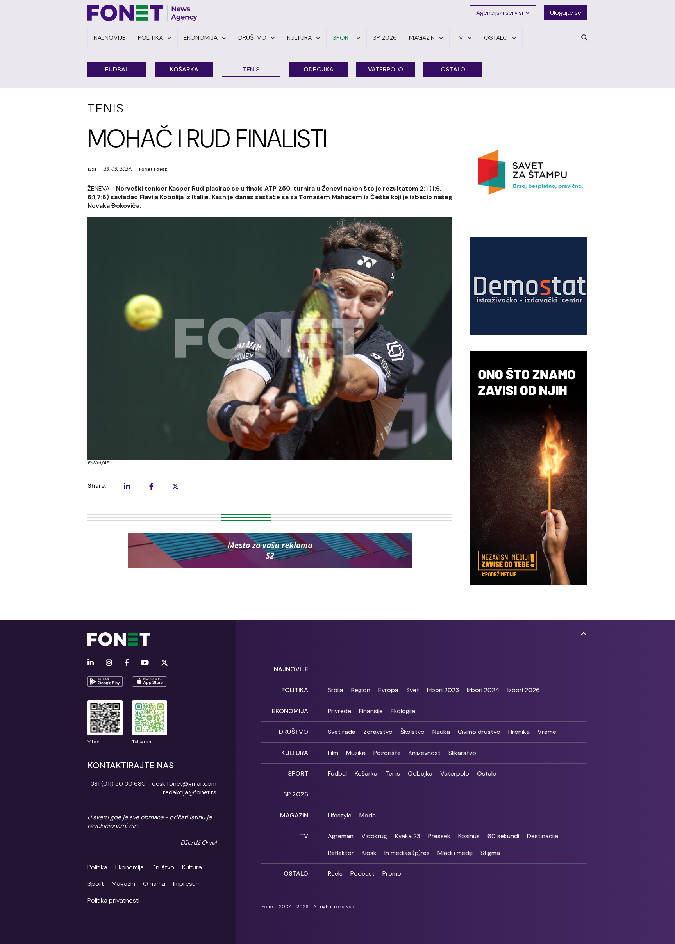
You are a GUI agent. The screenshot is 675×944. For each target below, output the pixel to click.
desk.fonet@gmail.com (184, 784)
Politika (97, 867)
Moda (367, 815)
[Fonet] (143, 13)
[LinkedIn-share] (127, 486)
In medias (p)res (407, 853)
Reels (335, 873)
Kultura (192, 867)
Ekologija (403, 711)
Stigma (490, 853)
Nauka (441, 732)
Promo (391, 873)
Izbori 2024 (483, 690)
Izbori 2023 (443, 690)
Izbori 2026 (523, 690)
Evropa (388, 690)
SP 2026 (295, 794)
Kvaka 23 (407, 836)
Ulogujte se (565, 13)
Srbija (335, 690)
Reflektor (341, 853)
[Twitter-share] (175, 486)
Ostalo (453, 69)
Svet (412, 690)
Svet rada (341, 732)
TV (304, 836)
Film (333, 753)
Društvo (163, 867)
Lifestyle (340, 815)
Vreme (547, 732)
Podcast (362, 873)
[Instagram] (109, 663)
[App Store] (149, 681)
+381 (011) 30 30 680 (117, 784)
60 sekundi (503, 836)
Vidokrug (374, 836)
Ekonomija (129, 867)
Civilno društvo (479, 732)
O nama (154, 884)
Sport (96, 884)
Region (360, 690)
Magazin (123, 884)
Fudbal (117, 69)
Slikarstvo (462, 753)
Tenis (251, 69)
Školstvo (412, 732)
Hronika (519, 732)
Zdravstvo (378, 732)
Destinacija (542, 836)
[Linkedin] (91, 663)
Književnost (425, 753)
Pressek (439, 836)
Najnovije (291, 669)
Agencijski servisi (499, 13)
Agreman (341, 836)
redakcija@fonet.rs (189, 792)
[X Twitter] (164, 663)
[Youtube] (145, 663)
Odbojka (319, 69)
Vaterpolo (385, 69)
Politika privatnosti (113, 900)
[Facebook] (127, 663)
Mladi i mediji (455, 853)
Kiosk (369, 853)
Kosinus (469, 836)
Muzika (356, 753)
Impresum (187, 884)
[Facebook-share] (151, 486)
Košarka (184, 69)
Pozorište (387, 753)
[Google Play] (105, 681)
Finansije (371, 711)
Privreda (339, 711)
